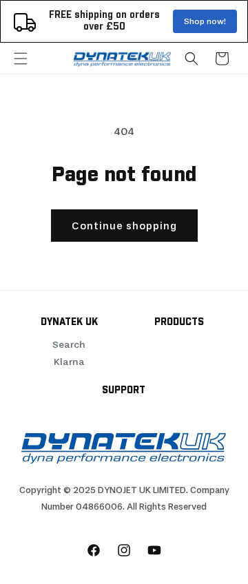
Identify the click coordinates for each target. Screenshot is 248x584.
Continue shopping (124, 226)
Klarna (69, 362)
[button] (21, 58)
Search (68, 345)
